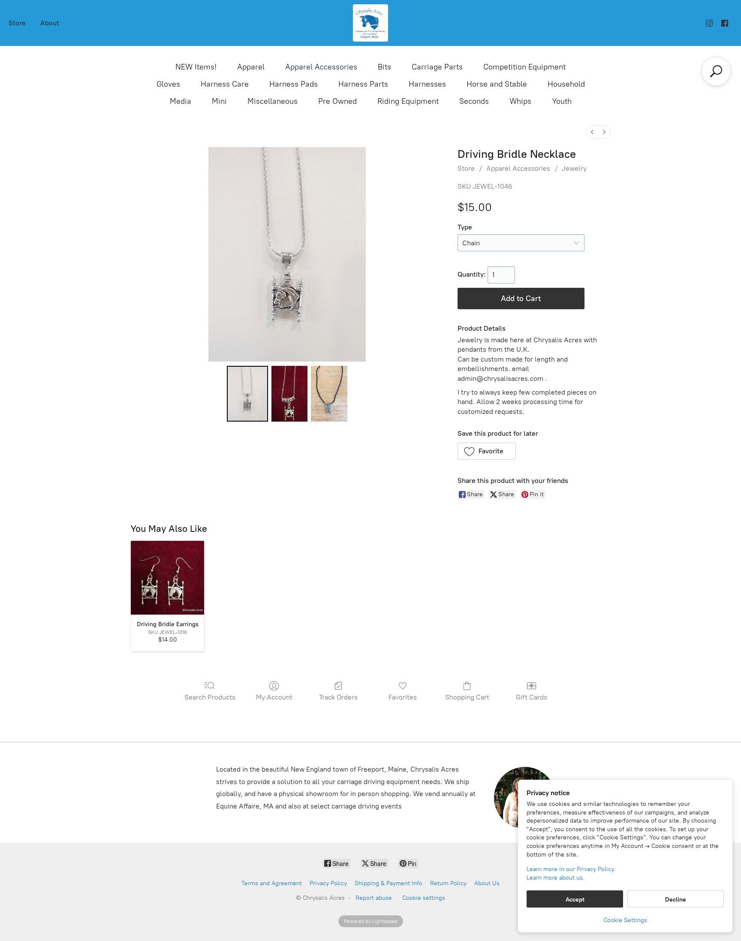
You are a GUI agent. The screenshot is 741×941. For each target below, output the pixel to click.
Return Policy (448, 883)
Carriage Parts (437, 67)
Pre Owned (337, 101)
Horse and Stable (497, 84)
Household (566, 84)
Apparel (251, 67)
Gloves (168, 84)
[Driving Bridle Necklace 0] (247, 394)
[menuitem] (592, 132)
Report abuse (373, 898)
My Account (274, 697)
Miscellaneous (272, 101)
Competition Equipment (524, 67)
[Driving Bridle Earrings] (167, 577)
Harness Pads (293, 84)
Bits (384, 67)
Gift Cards (531, 697)
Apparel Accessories (321, 67)
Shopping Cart (467, 697)
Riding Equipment (408, 101)
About (49, 23)
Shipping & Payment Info (388, 883)
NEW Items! (196, 67)
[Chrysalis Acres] (370, 23)
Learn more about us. (555, 877)
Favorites (403, 697)
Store (17, 23)
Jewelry (574, 168)
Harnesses (427, 84)
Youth (562, 101)
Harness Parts (363, 84)
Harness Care (225, 84)
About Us (487, 883)
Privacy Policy (328, 883)
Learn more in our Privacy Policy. (571, 869)
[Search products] (716, 71)
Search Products (209, 697)
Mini (219, 101)
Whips (520, 101)
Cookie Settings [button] (625, 920)
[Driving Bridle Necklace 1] (289, 394)
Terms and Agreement (271, 883)
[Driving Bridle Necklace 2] (329, 394)
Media (180, 101)
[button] (487, 451)
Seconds (474, 101)
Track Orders (338, 697)
